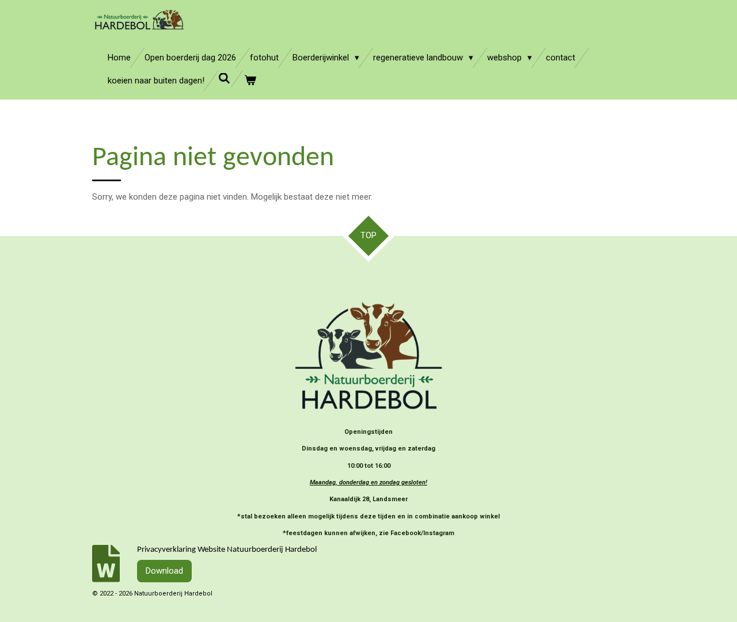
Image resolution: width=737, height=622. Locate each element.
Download (164, 571)
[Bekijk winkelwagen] (250, 81)
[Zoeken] (224, 79)
